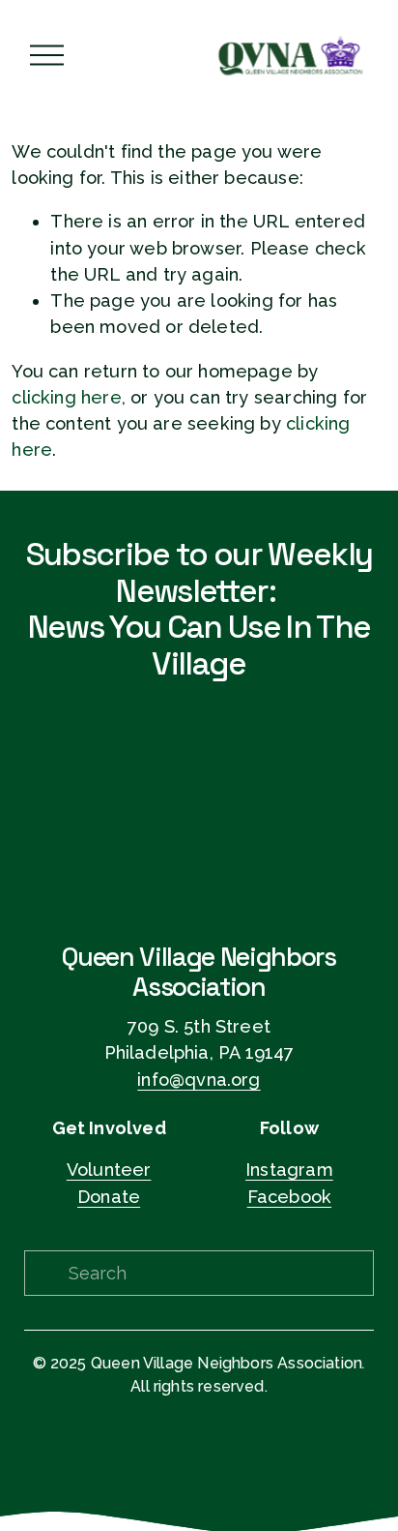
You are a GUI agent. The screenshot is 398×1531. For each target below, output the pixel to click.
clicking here (66, 397)
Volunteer (109, 1169)
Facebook (289, 1196)
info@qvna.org (198, 1079)
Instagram (289, 1169)
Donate (108, 1196)
